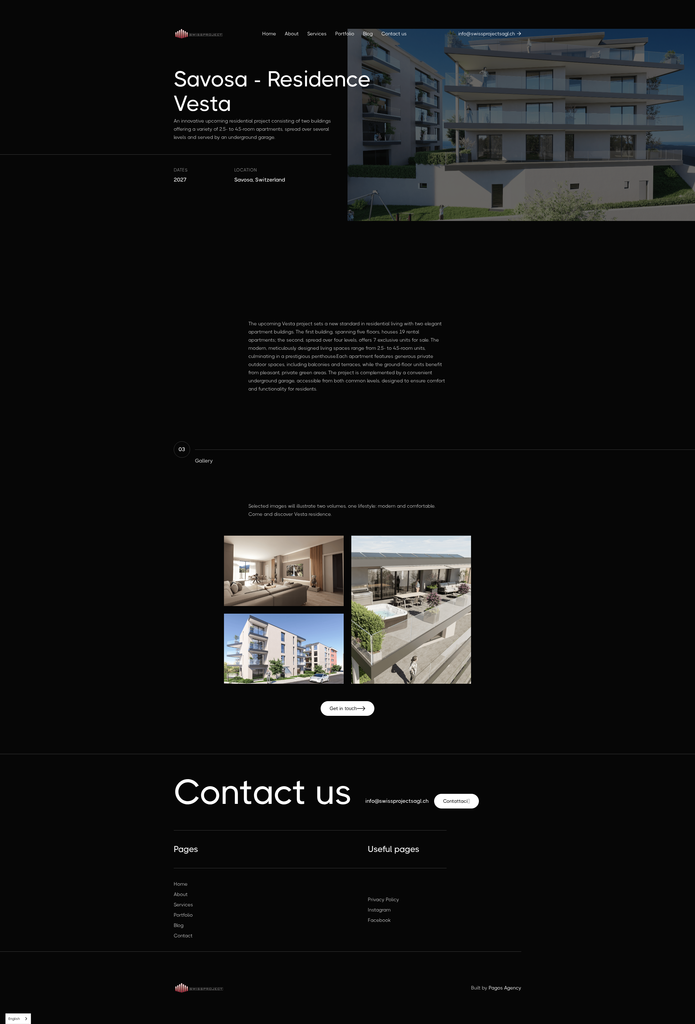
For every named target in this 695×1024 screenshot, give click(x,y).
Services (317, 33)
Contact (183, 935)
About (292, 33)
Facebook (379, 920)
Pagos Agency (505, 988)
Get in (347, 708)
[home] (199, 34)
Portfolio (344, 33)
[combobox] (18, 1018)
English (14, 1019)
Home (269, 33)
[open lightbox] (284, 571)
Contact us (394, 33)
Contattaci (456, 801)
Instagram (379, 910)
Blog (368, 33)
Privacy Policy (383, 899)
